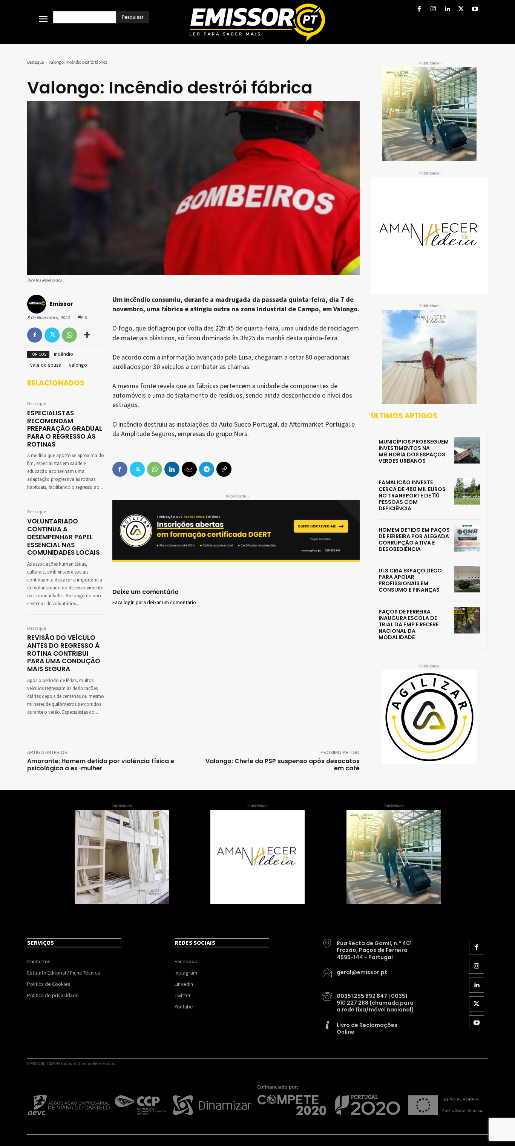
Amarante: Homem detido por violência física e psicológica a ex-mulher (100, 765)
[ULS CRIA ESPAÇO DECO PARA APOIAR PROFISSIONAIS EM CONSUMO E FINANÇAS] (467, 579)
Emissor (61, 304)
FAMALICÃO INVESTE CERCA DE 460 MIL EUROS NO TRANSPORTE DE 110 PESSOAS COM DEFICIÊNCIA (412, 495)
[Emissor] (37, 304)
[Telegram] (206, 469)
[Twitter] (461, 10)
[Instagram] (433, 10)
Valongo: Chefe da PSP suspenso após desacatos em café (282, 765)
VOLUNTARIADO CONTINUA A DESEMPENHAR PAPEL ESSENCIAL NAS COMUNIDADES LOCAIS (63, 537)
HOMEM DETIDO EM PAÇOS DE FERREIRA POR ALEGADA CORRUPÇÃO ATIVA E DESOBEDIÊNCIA (414, 539)
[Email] (189, 469)
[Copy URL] (223, 469)
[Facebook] (419, 10)
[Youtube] (475, 10)
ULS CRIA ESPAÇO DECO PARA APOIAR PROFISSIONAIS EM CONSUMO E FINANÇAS (410, 580)
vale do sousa (45, 364)
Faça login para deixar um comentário (154, 602)
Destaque (35, 62)
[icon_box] (369, 947)
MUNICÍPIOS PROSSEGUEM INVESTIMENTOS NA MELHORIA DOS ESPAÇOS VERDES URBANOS (414, 451)
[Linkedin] (447, 10)
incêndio (63, 353)
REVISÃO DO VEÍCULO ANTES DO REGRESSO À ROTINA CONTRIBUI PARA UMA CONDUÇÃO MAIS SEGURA (63, 653)
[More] (87, 335)
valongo (78, 364)
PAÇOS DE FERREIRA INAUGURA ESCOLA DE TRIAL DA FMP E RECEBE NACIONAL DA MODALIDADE (408, 624)
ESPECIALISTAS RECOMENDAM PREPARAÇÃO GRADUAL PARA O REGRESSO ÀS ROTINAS (64, 429)
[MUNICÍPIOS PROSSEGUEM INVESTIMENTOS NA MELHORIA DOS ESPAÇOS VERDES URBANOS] (467, 450)
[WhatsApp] (69, 335)
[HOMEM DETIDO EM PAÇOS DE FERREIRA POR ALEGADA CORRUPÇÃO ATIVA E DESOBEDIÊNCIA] (467, 538)
